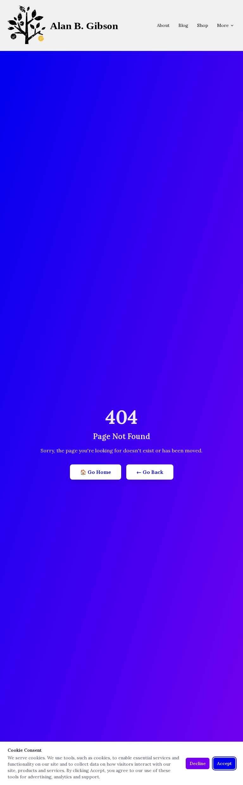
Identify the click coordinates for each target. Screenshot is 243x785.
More (223, 25)
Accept (224, 763)
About (163, 25)
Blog (183, 25)
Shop (202, 25)
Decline (198, 763)
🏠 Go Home (95, 472)
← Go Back (149, 472)
